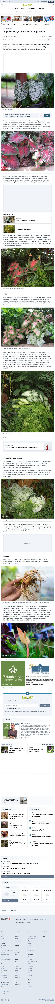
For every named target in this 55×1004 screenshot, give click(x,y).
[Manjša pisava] (46, 40)
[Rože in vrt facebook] (2, 1000)
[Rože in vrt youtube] (5, 1000)
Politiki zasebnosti (23, 713)
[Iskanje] (53, 5)
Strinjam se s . (14, 708)
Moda (12, 445)
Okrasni (17, 227)
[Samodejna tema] (39, 2)
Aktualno (5, 858)
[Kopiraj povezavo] (12, 40)
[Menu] (2, 5)
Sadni (10, 840)
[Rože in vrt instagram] (8, 1000)
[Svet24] (5, 1)
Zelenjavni (31, 747)
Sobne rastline (19, 218)
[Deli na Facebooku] (10, 40)
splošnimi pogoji (17, 708)
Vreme (6, 882)
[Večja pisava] (51, 40)
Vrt (33, 812)
